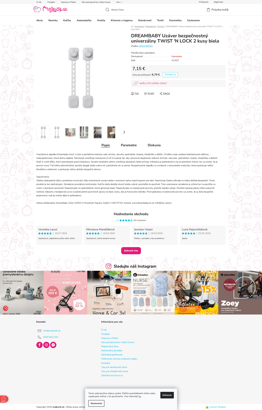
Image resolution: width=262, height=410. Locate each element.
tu (140, 396)
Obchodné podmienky (112, 354)
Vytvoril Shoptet (217, 406)
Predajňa (51, 2)
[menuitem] (40, 20)
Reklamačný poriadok (111, 350)
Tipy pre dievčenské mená (114, 367)
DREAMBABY (146, 46)
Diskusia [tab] (154, 145)
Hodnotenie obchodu (131, 214)
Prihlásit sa (170, 74)
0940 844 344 (50, 337)
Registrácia (218, 2)
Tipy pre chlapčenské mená (114, 371)
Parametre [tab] (129, 145)
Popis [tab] (105, 145)
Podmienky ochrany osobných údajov (119, 358)
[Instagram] (46, 345)
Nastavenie (96, 403)
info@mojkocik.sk (51, 330)
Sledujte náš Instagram (135, 266)
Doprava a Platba (68, 2)
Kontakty (105, 363)
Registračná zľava (109, 346)
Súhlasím (167, 395)
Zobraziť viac (131, 250)
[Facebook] (39, 345)
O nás (38, 2)
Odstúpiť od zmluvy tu (112, 375)
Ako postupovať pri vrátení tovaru (96, 2)
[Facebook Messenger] (53, 345)
